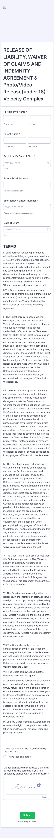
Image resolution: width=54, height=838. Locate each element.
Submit (27, 815)
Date (6, 168)
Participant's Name (15, 111)
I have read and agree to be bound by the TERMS (25, 750)
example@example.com (13, 191)
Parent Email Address (17, 178)
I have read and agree (19, 756)
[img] (26, 785)
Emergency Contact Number (21, 200)
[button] (48, 163)
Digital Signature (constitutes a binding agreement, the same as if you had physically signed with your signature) (26, 770)
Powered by (27, 821)
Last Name (32, 124)
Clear (43, 797)
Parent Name (12, 133)
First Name (8, 124)
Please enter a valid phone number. (18, 213)
